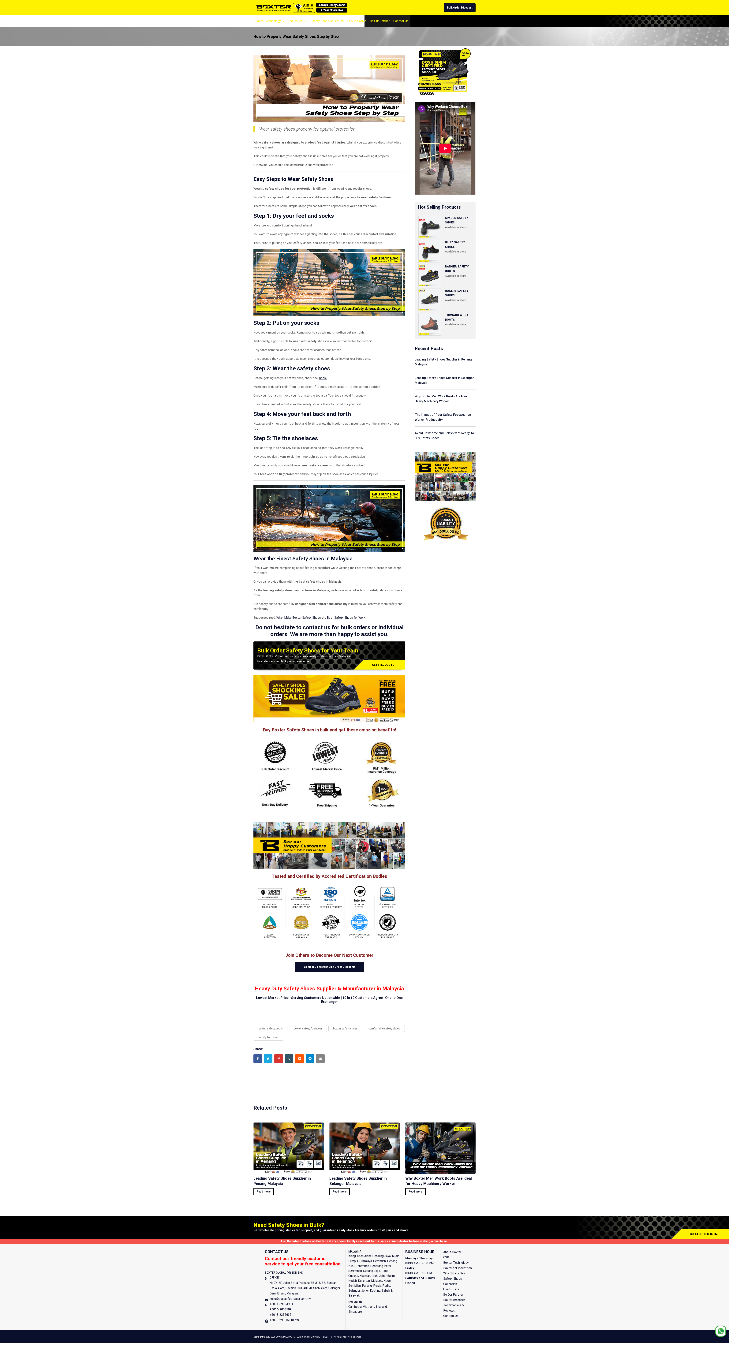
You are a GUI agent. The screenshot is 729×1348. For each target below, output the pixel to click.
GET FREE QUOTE (383, 664)
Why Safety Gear (454, 1273)
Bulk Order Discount (460, 7)
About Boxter (452, 1252)
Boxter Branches (454, 1300)
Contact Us (401, 21)
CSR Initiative (356, 21)
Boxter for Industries (457, 1268)
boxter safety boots (271, 1028)
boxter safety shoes (345, 1028)
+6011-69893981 (281, 1304)
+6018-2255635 (280, 1314)
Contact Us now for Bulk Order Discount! (329, 966)
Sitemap (357, 1337)
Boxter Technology (268, 21)
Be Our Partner (380, 21)
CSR (446, 1257)
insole (323, 378)
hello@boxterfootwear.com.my (290, 1299)
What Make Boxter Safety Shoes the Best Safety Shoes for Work (320, 617)
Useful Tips (451, 1289)
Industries (296, 21)
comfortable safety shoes (384, 1028)
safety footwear (269, 1037)
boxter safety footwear (308, 1028)
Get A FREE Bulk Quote (704, 1234)
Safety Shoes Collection (327, 21)
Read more (264, 1191)
